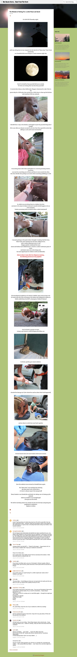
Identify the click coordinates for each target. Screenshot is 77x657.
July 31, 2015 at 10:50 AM (19, 601)
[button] (10, 16)
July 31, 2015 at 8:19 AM (18, 575)
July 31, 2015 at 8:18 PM (18, 608)
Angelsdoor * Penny (17, 587)
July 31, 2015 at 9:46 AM (18, 584)
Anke (14, 579)
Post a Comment (14, 649)
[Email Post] (10, 509)
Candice (14, 561)
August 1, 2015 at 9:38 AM (19, 647)
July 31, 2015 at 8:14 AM (18, 567)
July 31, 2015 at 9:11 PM (18, 617)
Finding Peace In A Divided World (59, 79)
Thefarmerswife (16, 611)
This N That (15, 544)
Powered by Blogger (39, 655)
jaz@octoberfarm (17, 570)
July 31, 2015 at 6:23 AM (18, 527)
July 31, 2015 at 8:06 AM (18, 557)
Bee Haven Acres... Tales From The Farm (15, 2)
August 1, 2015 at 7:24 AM (19, 637)
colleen (14, 520)
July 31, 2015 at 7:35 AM (18, 541)
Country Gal (16, 620)
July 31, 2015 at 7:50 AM (18, 549)
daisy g (14, 604)
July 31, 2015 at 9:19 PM (18, 626)
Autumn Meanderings (58, 61)
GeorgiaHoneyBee (17, 531)
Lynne (14, 629)
